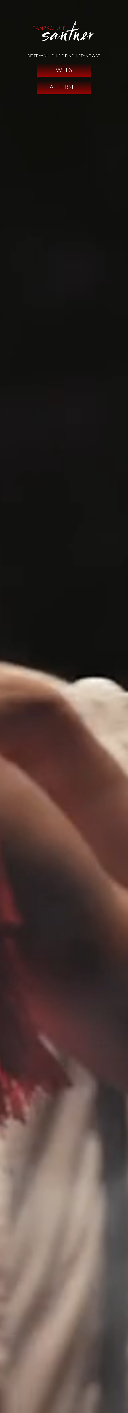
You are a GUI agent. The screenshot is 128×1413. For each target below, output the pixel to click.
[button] (64, 70)
